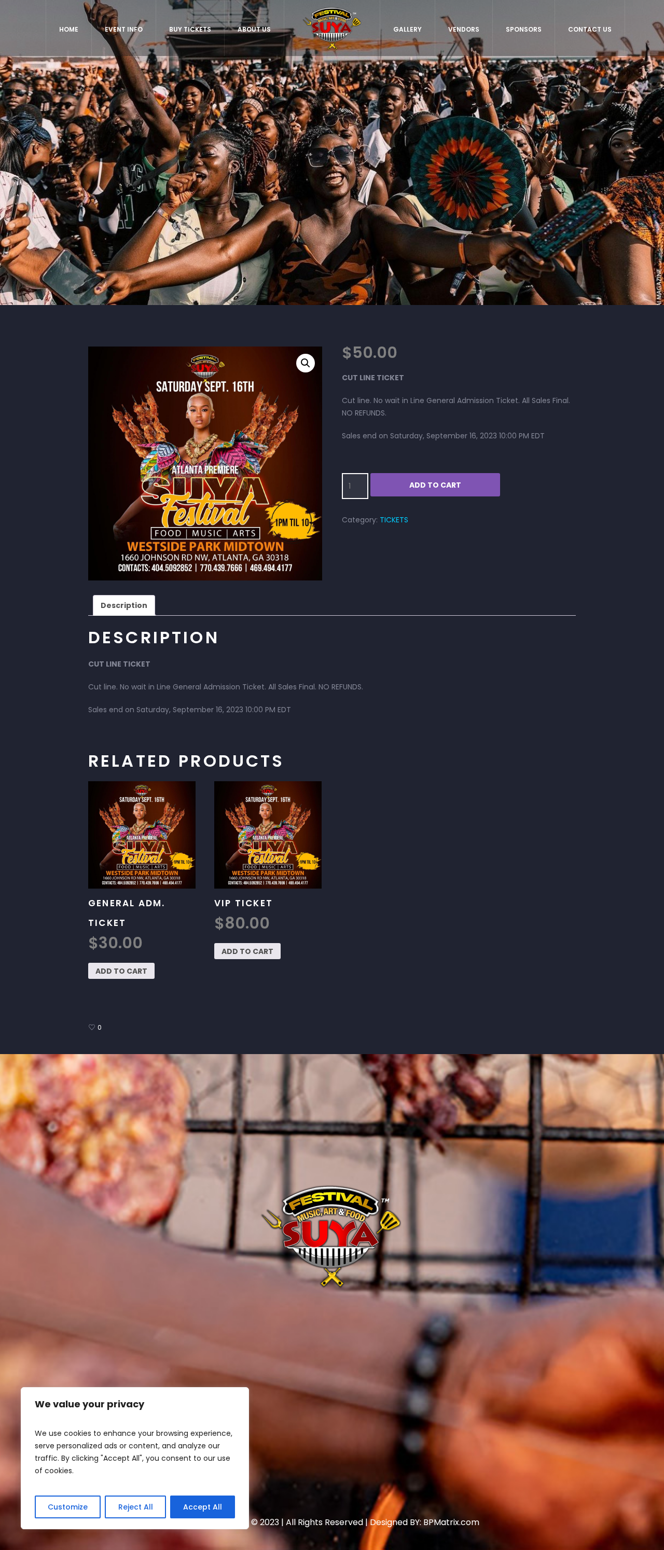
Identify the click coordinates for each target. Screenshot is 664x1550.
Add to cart (435, 485)
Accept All (202, 1507)
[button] (305, 363)
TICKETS (394, 520)
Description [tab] (124, 605)
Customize (68, 1507)
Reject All (135, 1507)
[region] (135, 1458)
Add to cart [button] (121, 971)
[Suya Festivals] (332, 1235)
